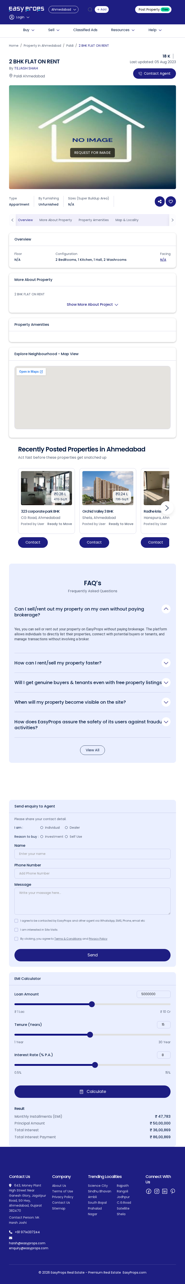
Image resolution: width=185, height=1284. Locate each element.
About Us (59, 1185)
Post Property (153, 9)
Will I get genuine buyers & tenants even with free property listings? (89, 682)
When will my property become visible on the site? (70, 702)
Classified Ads (85, 30)
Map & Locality (127, 220)
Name (19, 845)
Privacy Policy (98, 939)
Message (22, 884)
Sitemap (58, 1208)
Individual (52, 827)
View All (92, 750)
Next (167, 508)
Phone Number (27, 865)
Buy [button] (26, 30)
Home (13, 45)
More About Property (55, 220)
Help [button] (152, 30)
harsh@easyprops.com (27, 1243)
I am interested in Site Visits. (39, 930)
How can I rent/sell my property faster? (58, 663)
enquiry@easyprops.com (28, 1248)
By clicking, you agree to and (63, 939)
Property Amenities (94, 220)
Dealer (75, 827)
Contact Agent (157, 73)
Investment (54, 836)
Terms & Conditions (68, 939)
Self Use (76, 836)
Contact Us (61, 1202)
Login (20, 17)
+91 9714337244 (27, 1232)
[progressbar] (92, 1004)
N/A (163, 259)
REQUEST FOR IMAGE (92, 152)
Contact (32, 542)
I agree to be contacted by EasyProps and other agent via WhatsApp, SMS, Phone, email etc (82, 921)
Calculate (96, 1091)
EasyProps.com (134, 1272)
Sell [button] (51, 30)
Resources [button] (120, 30)
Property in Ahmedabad (42, 45)
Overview (25, 220)
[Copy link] (160, 201)
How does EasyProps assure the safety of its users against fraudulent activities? (92, 725)
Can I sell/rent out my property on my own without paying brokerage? (79, 612)
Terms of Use (62, 1191)
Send (93, 955)
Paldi (70, 45)
